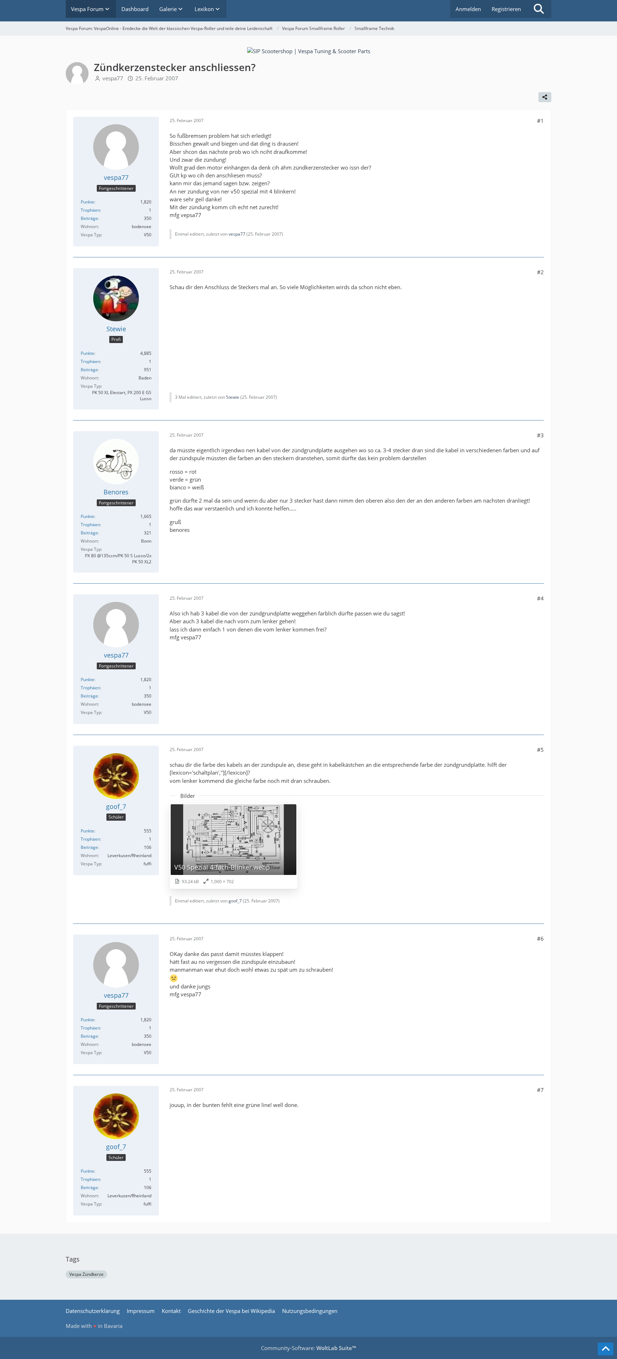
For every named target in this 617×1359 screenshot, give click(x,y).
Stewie (232, 397)
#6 (540, 938)
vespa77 (112, 78)
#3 (540, 435)
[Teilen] (544, 97)
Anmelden (468, 8)
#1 (540, 120)
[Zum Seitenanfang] (605, 1349)
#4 (540, 598)
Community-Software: (308, 1348)
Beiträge (89, 218)
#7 (540, 1089)
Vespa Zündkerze (86, 1274)
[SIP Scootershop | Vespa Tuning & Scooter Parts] (308, 50)
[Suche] (538, 9)
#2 (540, 272)
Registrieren (506, 8)
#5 (540, 749)
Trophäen (90, 210)
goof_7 (235, 901)
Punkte (87, 202)
